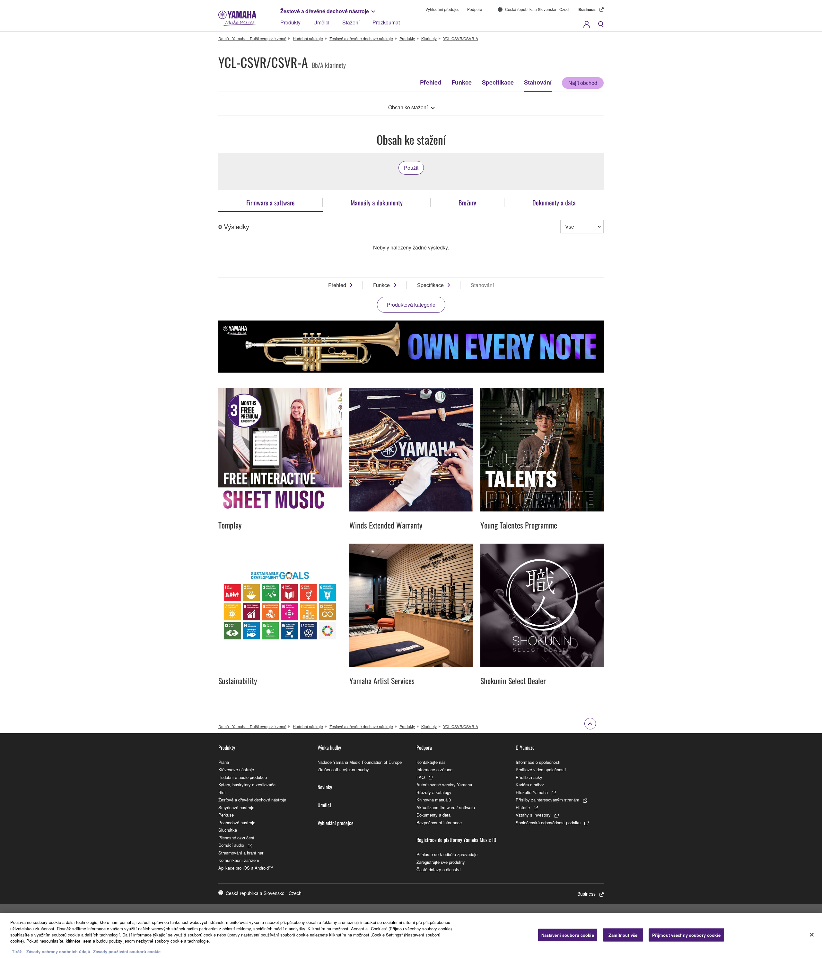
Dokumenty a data (433, 815)
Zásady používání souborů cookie (127, 951)
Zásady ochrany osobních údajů (58, 951)
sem (87, 941)
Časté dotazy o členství (438, 869)
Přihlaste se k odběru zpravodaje (446, 854)
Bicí (222, 792)
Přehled (430, 82)
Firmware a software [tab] (270, 202)
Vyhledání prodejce (442, 9)
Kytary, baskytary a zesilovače (246, 785)
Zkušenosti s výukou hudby (343, 769)
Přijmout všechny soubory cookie (686, 935)
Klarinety (429, 38)
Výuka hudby (329, 747)
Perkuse (226, 815)
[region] (411, 935)
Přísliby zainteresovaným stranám (547, 800)
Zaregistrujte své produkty (440, 862)
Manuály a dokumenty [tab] (377, 202)
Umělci (321, 22)
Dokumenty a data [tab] (554, 202)
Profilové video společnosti (541, 769)
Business (587, 9)
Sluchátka (227, 830)
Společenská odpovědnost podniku (548, 822)
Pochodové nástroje (236, 822)
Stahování (538, 82)
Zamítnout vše (622, 935)
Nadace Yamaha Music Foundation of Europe (360, 762)
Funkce (461, 82)
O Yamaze (525, 747)
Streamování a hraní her (240, 853)
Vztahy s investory (533, 815)
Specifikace (498, 82)
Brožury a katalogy (433, 792)
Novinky (325, 787)
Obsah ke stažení (408, 107)
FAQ (420, 777)
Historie (523, 807)
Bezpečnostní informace (439, 822)
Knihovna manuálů (433, 800)
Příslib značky (529, 777)
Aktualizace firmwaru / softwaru (445, 807)
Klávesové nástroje (236, 769)
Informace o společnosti (538, 762)
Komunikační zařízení (238, 860)
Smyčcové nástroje (236, 807)
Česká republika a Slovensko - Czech (538, 9)
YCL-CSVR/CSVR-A (460, 38)
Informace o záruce (434, 769)
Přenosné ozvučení (236, 838)
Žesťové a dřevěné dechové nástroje (324, 11)
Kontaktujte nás (431, 762)
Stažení (351, 22)
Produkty (290, 22)
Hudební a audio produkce (242, 777)
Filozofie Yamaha (532, 792)
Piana (223, 762)
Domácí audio (231, 845)
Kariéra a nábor (530, 785)
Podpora (474, 9)
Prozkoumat (386, 22)
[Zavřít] (812, 934)
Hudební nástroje (308, 38)
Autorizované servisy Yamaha (444, 785)
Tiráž (17, 951)
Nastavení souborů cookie (567, 935)
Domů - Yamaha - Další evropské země (252, 38)
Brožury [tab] (467, 202)
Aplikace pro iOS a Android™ (245, 868)
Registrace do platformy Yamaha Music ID (456, 840)
